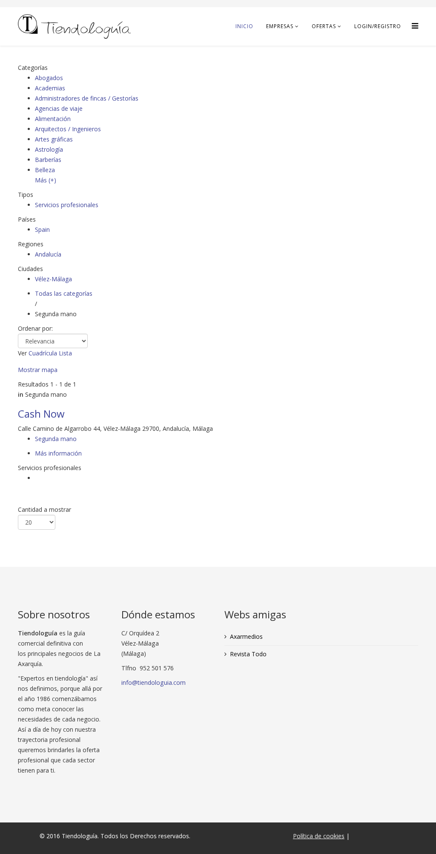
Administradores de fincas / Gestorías (86, 98)
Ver (22, 353)
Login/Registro (377, 26)
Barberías (48, 160)
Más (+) (45, 180)
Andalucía (48, 254)
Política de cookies (318, 836)
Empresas (279, 26)
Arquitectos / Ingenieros (68, 129)
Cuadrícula (43, 353)
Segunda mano (56, 439)
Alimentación (53, 119)
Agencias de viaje (59, 108)
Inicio (244, 26)
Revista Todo (248, 654)
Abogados (49, 78)
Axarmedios (246, 636)
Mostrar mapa (37, 370)
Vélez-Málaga (53, 279)
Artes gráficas (54, 139)
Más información (58, 453)
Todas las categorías (63, 293)
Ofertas (324, 26)
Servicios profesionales (66, 205)
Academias (50, 88)
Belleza (45, 170)
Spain (42, 229)
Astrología (49, 149)
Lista (65, 353)
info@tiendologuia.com (153, 682)
